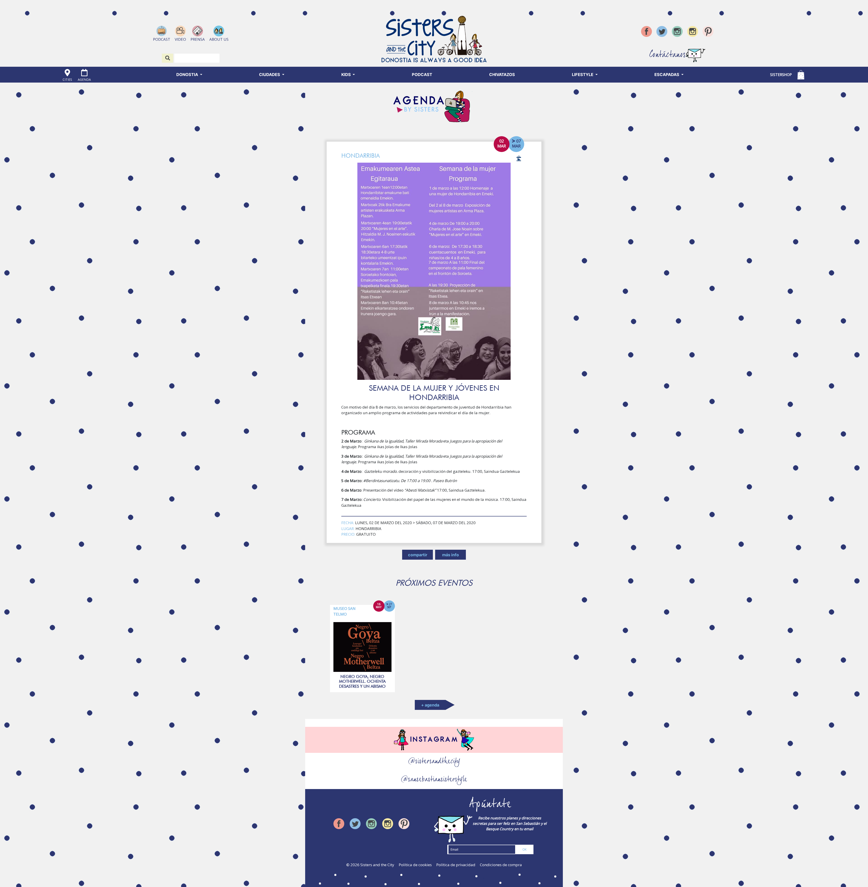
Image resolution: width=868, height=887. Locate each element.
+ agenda (430, 705)
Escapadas (667, 74)
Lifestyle (583, 74)
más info (450, 554)
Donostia (187, 74)
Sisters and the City (377, 864)
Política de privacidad (455, 864)
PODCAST (422, 74)
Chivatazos (502, 74)
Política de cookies (415, 864)
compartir (417, 554)
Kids (346, 74)
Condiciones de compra (501, 864)
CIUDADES (270, 74)
